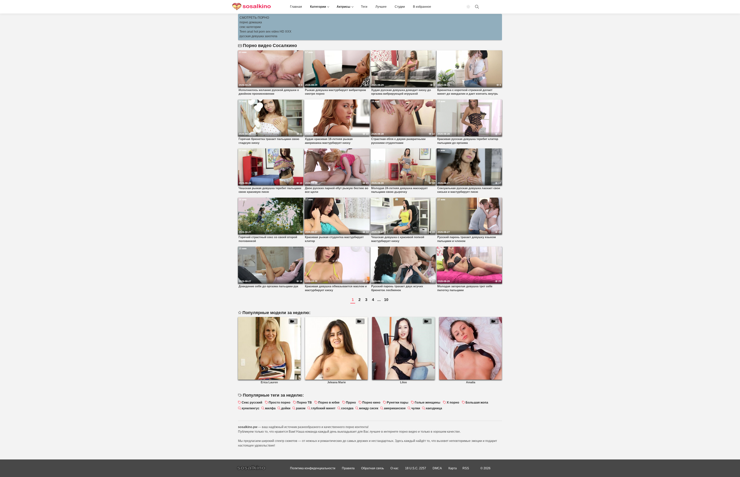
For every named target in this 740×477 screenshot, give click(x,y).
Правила (348, 468)
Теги (364, 6)
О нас (394, 468)
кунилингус (250, 408)
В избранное (422, 6)
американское (395, 408)
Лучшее (381, 6)
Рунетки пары (397, 402)
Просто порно (279, 402)
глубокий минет (323, 408)
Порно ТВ (304, 402)
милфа (270, 408)
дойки (285, 408)
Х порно (453, 402)
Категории (318, 6)
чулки (415, 408)
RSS (465, 468)
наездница (434, 408)
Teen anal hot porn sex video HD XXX (265, 31)
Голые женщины (427, 402)
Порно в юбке (329, 402)
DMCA (437, 468)
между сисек (368, 408)
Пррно (351, 402)
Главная (296, 6)
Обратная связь (372, 468)
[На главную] (251, 6)
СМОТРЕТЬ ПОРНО (254, 17)
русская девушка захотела (258, 36)
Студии (400, 6)
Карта (452, 468)
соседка (347, 408)
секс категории (250, 27)
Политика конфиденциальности (312, 468)
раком (300, 408)
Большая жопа (477, 402)
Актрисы (343, 6)
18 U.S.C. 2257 (415, 468)
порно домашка (251, 22)
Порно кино (371, 402)
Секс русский (252, 402)
